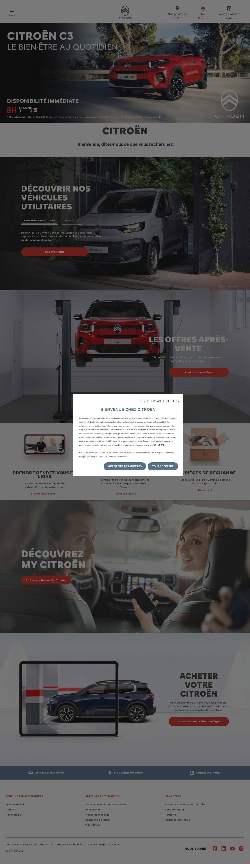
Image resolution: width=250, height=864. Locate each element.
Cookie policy (89, 457)
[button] (160, 401)
